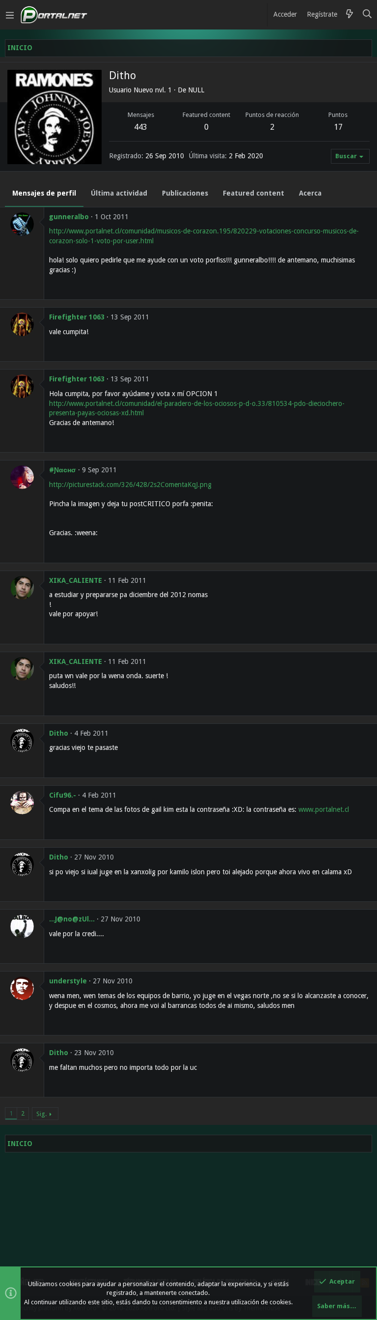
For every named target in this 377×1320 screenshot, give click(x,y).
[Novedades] (349, 15)
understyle (68, 981)
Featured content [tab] (253, 193)
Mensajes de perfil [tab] (44, 193)
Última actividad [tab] (119, 193)
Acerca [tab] (310, 193)
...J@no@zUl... (72, 919)
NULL (196, 90)
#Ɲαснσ (62, 470)
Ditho (58, 733)
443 (140, 127)
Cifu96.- (62, 795)
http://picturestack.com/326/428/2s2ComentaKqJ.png (130, 484)
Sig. (41, 1114)
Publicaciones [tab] (185, 193)
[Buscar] (367, 15)
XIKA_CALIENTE (75, 580)
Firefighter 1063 (77, 317)
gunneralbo (69, 217)
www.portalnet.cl (323, 809)
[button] (10, 15)
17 (338, 127)
